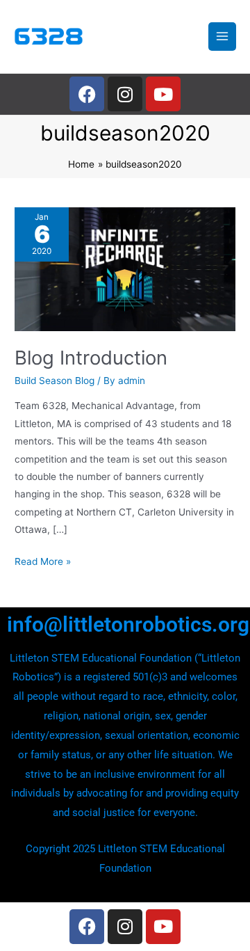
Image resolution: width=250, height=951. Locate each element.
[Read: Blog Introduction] (125, 268)
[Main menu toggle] (222, 36)
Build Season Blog (54, 380)
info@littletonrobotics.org (128, 624)
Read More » (43, 560)
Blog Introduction (91, 357)
